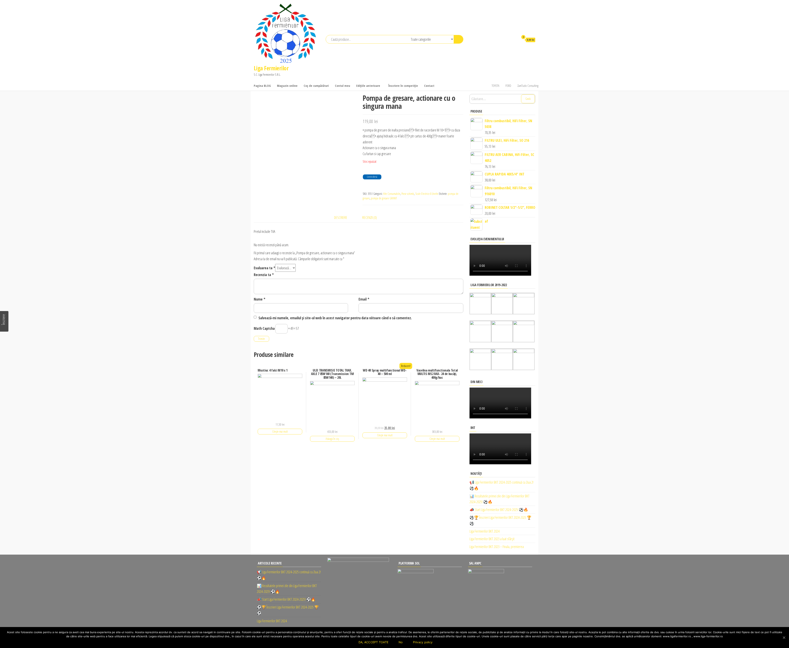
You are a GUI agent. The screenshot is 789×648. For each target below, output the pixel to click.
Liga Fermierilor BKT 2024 (484, 531)
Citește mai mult (280, 431)
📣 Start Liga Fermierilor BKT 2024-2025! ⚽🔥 (498, 509)
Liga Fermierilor (271, 68)
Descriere (340, 217)
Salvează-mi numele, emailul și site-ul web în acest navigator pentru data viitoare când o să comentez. (335, 317)
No (401, 642)
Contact (429, 86)
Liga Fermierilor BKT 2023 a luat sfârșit (491, 538)
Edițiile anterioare (368, 86)
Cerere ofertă (372, 177)
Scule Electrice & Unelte (426, 194)
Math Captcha (264, 328)
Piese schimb (407, 194)
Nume (259, 299)
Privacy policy (423, 642)
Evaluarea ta (264, 267)
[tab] (344, 218)
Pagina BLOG (262, 86)
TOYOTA (495, 86)
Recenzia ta (264, 274)
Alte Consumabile (391, 194)
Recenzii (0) (369, 217)
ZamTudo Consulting (527, 86)
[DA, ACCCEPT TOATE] (784, 637)
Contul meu (342, 86)
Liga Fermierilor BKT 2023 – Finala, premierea (496, 546)
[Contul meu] (514, 39)
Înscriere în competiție (403, 86)
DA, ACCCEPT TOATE (373, 642)
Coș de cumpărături (316, 86)
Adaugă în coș (332, 439)
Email (364, 299)
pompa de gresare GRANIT (384, 198)
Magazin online (287, 86)
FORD (508, 86)
